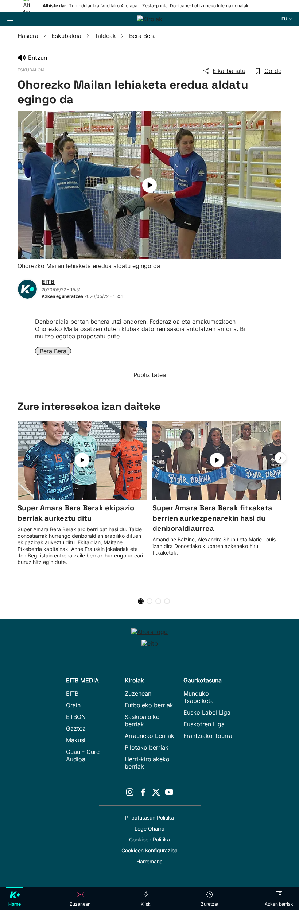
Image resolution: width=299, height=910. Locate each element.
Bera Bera (53, 351)
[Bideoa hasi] (149, 185)
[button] (280, 458)
